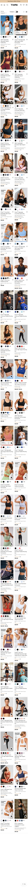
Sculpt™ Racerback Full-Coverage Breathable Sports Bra (6, 109)
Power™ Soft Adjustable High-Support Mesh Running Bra (20, 41)
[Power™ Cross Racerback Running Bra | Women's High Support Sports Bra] (7, 504)
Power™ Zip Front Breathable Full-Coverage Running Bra (6, 551)
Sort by (2, 11)
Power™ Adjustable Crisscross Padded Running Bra (7, 316)
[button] (26, 5)
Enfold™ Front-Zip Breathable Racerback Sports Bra (5, 76)
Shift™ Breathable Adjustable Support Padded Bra (5, 41)
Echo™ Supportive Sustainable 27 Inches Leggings (19, 825)
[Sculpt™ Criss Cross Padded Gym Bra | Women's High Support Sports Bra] (7, 266)
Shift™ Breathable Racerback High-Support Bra (20, 145)
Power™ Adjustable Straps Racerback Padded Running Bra (7, 722)
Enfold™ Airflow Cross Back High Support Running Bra (19, 282)
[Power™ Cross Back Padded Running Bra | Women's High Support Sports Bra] (21, 470)
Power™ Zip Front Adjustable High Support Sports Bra (6, 653)
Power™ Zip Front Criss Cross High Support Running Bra (21, 350)
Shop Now (21, 1)
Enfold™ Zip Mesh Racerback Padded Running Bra (21, 552)
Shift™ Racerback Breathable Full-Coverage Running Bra (20, 417)
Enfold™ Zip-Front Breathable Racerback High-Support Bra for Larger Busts (21, 654)
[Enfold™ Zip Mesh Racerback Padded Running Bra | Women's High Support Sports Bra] (21, 536)
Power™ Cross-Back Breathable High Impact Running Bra (6, 214)
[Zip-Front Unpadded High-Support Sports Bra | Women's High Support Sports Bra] (7, 369)
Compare (12, 11)
